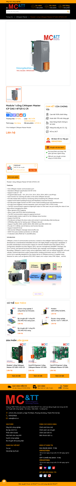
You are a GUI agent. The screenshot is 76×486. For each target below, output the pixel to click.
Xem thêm (38, 294)
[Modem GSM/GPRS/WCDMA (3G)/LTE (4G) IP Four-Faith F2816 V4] (44, 311)
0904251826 (56, 141)
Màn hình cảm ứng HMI (13, 435)
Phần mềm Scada (12, 433)
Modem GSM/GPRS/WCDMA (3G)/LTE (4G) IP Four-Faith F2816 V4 (58, 310)
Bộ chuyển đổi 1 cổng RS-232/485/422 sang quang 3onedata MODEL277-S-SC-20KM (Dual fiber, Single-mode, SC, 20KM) (27, 320)
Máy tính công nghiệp (13, 427)
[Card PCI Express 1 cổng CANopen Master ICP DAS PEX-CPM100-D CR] (60, 353)
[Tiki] (49, 468)
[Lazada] (45, 468)
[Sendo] (53, 468)
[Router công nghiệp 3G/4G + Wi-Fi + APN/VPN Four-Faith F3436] (44, 321)
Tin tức (8, 448)
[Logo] (17, 6)
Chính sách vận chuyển (47, 430)
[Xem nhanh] (24, 352)
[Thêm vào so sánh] (24, 348)
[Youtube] (49, 475)
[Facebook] (45, 475)
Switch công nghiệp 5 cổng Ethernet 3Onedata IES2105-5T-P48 (26, 310)
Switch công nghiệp (12, 438)
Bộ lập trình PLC (11, 430)
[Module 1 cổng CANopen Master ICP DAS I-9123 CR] (16, 353)
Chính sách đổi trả (45, 433)
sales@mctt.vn (14, 418)
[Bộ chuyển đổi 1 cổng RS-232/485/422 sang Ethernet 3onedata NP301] (11, 331)
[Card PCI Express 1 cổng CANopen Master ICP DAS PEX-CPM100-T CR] (38, 353)
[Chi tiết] (35, 165)
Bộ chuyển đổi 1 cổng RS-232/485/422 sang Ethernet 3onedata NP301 (26, 329)
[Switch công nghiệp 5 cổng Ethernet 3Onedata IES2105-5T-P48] (11, 311)
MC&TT (55, 484)
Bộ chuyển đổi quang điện (15, 441)
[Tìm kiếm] (68, 11)
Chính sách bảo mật (46, 427)
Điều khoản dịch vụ (45, 435)
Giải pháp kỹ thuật (12, 451)
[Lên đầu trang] (72, 469)
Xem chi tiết (16, 376)
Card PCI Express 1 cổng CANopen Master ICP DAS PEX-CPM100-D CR (59, 366)
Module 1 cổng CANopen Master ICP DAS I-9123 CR (16, 366)
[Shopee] (40, 468)
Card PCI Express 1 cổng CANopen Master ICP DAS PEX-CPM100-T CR (37, 366)
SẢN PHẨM (17, 340)
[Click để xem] (38, 53)
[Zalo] (40, 475)
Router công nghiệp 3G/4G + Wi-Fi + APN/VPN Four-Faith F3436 (60, 320)
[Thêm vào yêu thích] (24, 345)
